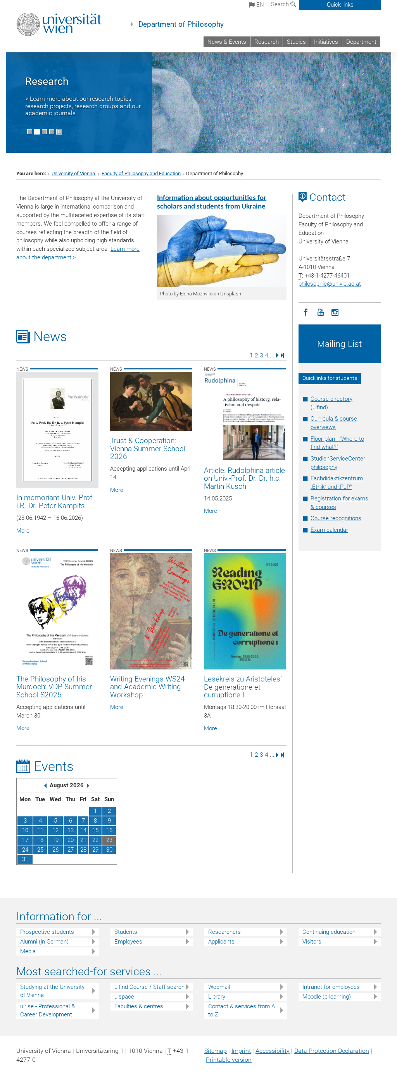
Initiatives (326, 41)
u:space (124, 996)
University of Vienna (74, 173)
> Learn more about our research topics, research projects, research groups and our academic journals (83, 106)
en (259, 4)
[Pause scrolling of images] (59, 132)
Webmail (219, 986)
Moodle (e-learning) (326, 996)
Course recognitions (336, 518)
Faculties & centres (138, 1006)
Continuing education (329, 931)
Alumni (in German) (44, 941)
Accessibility (272, 1050)
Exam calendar (329, 529)
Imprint (241, 1050)
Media (28, 951)
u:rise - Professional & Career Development (47, 1010)
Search (280, 4)
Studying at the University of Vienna (52, 991)
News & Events (226, 41)
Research (266, 41)
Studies (296, 41)
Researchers (224, 931)
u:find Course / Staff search (149, 986)
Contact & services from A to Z (241, 1010)
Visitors (311, 941)
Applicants (221, 941)
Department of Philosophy (181, 24)
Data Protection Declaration (331, 1050)
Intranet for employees (331, 986)
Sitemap (215, 1050)
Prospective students (47, 931)
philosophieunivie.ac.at (330, 283)
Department (361, 41)
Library (216, 996)
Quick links (340, 4)
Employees (128, 941)
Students (125, 931)
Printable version (229, 1059)
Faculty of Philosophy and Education (141, 173)
